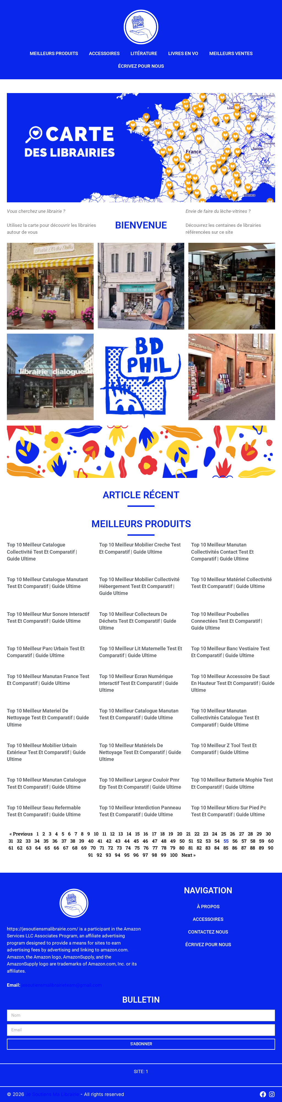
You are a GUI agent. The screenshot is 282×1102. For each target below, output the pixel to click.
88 (252, 848)
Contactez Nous (208, 932)
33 (28, 841)
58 (252, 841)
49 (173, 841)
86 (234, 848)
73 (119, 848)
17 (154, 834)
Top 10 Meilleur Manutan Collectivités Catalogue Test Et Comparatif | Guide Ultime (225, 717)
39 (81, 841)
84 (216, 848)
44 (127, 841)
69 (84, 848)
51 (191, 841)
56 (235, 841)
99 (163, 855)
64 (38, 848)
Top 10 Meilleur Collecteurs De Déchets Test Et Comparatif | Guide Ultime (137, 621)
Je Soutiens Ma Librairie (53, 1094)
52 (199, 841)
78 (163, 848)
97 (145, 855)
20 (179, 834)
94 (117, 855)
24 (214, 834)
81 (190, 848)
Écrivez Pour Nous (141, 66)
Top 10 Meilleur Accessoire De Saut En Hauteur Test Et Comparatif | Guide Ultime (233, 683)
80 (182, 848)
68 (74, 848)
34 (37, 841)
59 (261, 841)
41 (99, 841)
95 (126, 855)
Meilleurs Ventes (231, 53)
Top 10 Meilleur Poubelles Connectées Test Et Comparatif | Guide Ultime (226, 621)
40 (91, 841)
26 (232, 834)
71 (102, 848)
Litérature (144, 53)
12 (112, 834)
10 (96, 834)
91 (90, 855)
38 (72, 841)
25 (223, 834)
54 (217, 841)
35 (46, 841)
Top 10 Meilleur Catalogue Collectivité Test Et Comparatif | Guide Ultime (42, 551)
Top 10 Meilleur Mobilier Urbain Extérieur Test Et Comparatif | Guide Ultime (46, 752)
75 (137, 848)
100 (174, 855)
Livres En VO (183, 53)
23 (205, 834)
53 (208, 841)
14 (129, 834)
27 (241, 834)
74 (128, 848)
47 (154, 841)
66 (56, 848)
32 (19, 841)
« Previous (21, 834)
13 (120, 834)
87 (243, 848)
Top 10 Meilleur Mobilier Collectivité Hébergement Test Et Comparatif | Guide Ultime (139, 586)
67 (65, 848)
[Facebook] (263, 1094)
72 (110, 848)
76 (146, 848)
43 (117, 841)
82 (199, 848)
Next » (188, 855)
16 (145, 834)
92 (99, 855)
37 (63, 841)
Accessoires (104, 53)
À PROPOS (208, 906)
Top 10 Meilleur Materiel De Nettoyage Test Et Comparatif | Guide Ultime (48, 717)
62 (19, 848)
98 (154, 855)
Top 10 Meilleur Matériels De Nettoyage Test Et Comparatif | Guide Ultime (140, 752)
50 (182, 841)
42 (108, 841)
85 (225, 848)
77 (155, 848)
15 (137, 834)
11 (104, 834)
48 (163, 841)
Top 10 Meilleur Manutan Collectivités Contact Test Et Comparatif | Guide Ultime (222, 551)
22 (196, 834)
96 (136, 855)
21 (188, 834)
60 (271, 841)
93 (108, 855)
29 (259, 834)
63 (28, 848)
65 (47, 848)
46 (145, 841)
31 (11, 841)
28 (250, 834)
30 (268, 834)
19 (171, 834)
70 (93, 848)
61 (11, 848)
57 (244, 841)
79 (172, 848)
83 (207, 848)
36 (55, 841)
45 (136, 841)
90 (270, 848)
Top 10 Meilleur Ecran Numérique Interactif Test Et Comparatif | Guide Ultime (138, 683)
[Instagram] (272, 1094)
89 (261, 848)
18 (162, 834)
